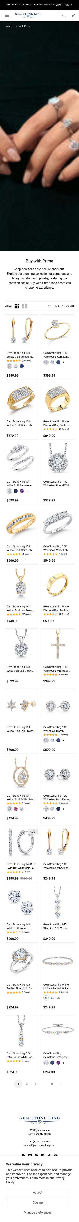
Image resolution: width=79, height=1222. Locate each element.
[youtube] (55, 1155)
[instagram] (42, 1155)
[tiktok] (49, 1155)
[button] (6, 15)
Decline (38, 1202)
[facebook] (23, 1155)
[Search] (64, 15)
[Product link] (21, 331)
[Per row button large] (16, 306)
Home (8, 26)
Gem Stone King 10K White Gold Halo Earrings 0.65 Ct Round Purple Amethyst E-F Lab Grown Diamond (57, 797)
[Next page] (60, 1083)
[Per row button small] (24, 306)
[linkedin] (29, 1155)
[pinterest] (36, 1155)
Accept (37, 1192)
